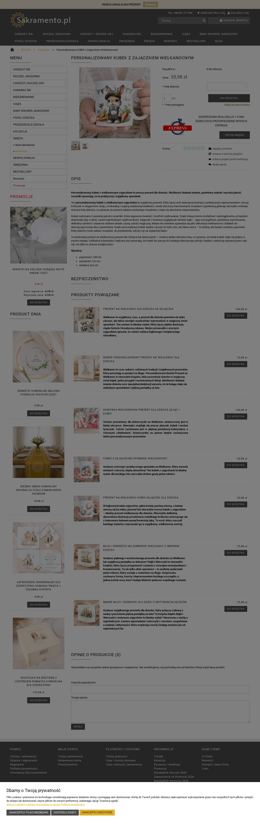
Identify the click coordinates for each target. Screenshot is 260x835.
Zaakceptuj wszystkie (97, 812)
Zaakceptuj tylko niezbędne (28, 812)
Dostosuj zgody (65, 812)
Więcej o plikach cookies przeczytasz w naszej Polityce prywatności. (45, 804)
